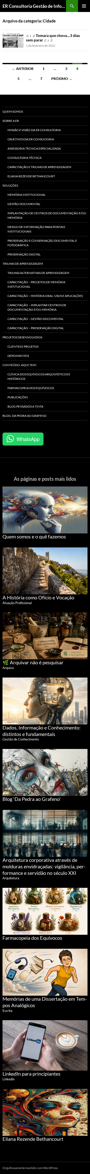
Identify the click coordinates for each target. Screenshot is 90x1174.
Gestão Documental (24, 204)
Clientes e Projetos (23, 346)
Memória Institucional (27, 195)
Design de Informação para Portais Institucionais (36, 229)
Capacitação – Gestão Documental (36, 319)
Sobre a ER (10, 121)
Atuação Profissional (17, 603)
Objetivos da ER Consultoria (31, 139)
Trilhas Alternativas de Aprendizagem (38, 273)
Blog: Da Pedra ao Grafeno (24, 416)
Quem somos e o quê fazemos (34, 536)
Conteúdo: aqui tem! (19, 365)
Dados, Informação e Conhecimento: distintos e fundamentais (41, 730)
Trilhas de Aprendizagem (22, 263)
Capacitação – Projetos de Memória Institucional (36, 284)
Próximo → (61, 78)
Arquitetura (10, 878)
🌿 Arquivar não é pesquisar (33, 662)
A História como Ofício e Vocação (38, 597)
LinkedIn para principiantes (31, 1074)
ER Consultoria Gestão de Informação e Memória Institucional (34, 6)
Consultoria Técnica (25, 158)
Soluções (10, 185)
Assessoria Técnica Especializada (34, 148)
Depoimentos (18, 356)
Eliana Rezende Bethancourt (31, 176)
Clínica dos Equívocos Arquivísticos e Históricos (39, 376)
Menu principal (84, 6)
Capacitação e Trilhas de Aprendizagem (39, 167)
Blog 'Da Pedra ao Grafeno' (31, 799)
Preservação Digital (24, 254)
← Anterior (23, 68)
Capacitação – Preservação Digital (36, 328)
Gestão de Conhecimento (20, 739)
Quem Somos (12, 111)
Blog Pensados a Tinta (25, 406)
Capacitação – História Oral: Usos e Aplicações (45, 296)
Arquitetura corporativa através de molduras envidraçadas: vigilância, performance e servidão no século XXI (44, 866)
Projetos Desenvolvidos (22, 337)
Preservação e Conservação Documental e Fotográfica (42, 243)
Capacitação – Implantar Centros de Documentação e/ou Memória (37, 307)
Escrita (7, 1011)
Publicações (18, 397)
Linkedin (8, 1079)
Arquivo (8, 668)
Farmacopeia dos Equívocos (31, 388)
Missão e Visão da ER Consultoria (34, 130)
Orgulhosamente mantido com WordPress (30, 1168)
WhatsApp (28, 439)
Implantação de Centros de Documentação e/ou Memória (47, 215)
